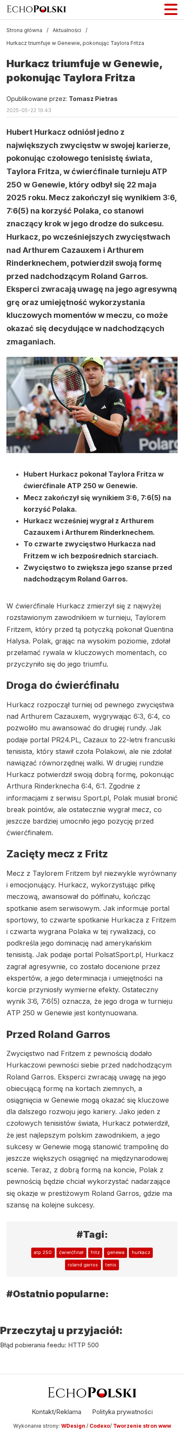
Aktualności (67, 30)
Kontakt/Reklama (56, 1412)
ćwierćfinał (71, 1252)
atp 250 (43, 1252)
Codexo (99, 1426)
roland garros (83, 1265)
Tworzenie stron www (142, 1426)
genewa (116, 1252)
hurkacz (141, 1252)
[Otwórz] (171, 9)
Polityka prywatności (122, 1412)
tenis (110, 1265)
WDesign (73, 1426)
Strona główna (24, 30)
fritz (95, 1252)
